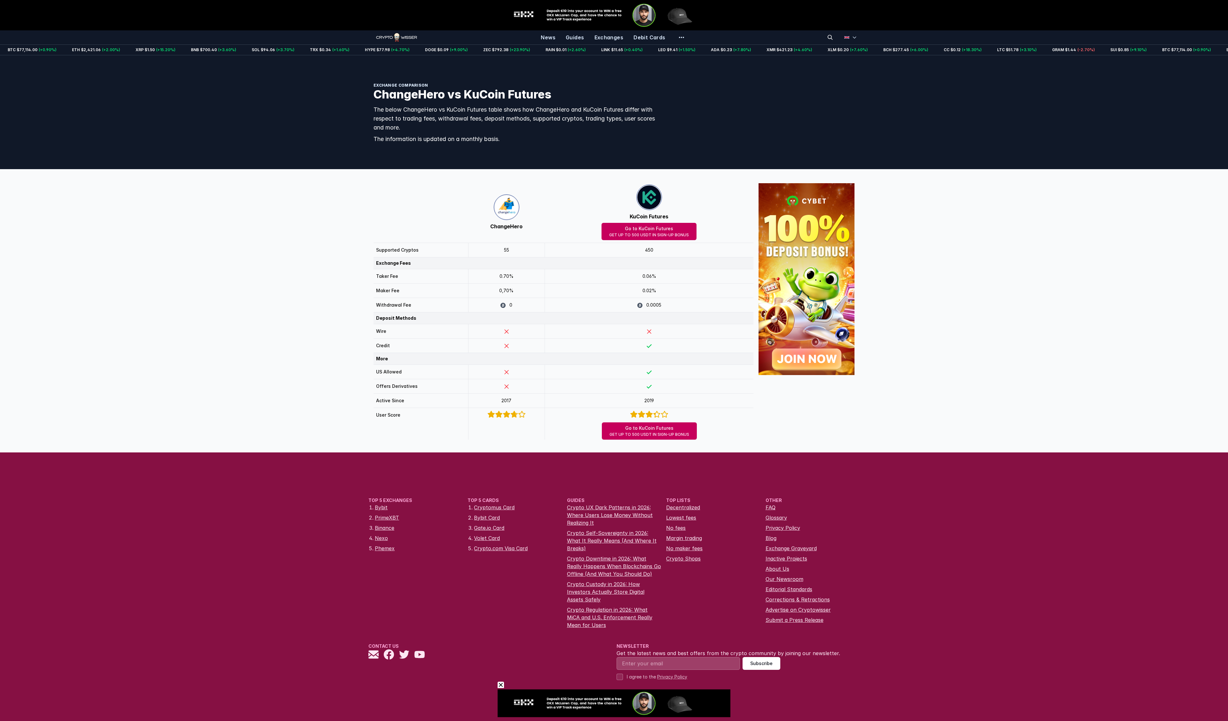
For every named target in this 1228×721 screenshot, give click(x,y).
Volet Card (487, 538)
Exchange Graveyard (791, 548)
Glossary (776, 517)
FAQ (770, 507)
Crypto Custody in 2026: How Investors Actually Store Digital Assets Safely (605, 592)
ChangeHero (506, 226)
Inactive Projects (786, 558)
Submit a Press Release (794, 620)
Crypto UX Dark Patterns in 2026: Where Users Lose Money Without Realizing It (610, 515)
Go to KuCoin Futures (649, 231)
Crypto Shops (683, 558)
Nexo (381, 538)
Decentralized (683, 507)
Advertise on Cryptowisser (798, 610)
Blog (771, 538)
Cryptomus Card (494, 507)
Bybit (381, 507)
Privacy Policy (783, 528)
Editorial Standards (789, 589)
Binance (384, 528)
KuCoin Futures (649, 216)
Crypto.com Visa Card (501, 548)
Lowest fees (681, 517)
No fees (676, 528)
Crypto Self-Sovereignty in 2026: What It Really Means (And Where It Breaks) (612, 541)
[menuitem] (548, 37)
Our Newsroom (784, 579)
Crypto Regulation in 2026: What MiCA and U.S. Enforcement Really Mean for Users (609, 617)
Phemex (385, 548)
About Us (777, 569)
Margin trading (684, 538)
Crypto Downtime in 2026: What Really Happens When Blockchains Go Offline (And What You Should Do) (614, 566)
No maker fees (684, 548)
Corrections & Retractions (798, 599)
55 (506, 250)
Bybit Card (487, 517)
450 (649, 250)
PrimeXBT (387, 517)
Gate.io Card (489, 528)
